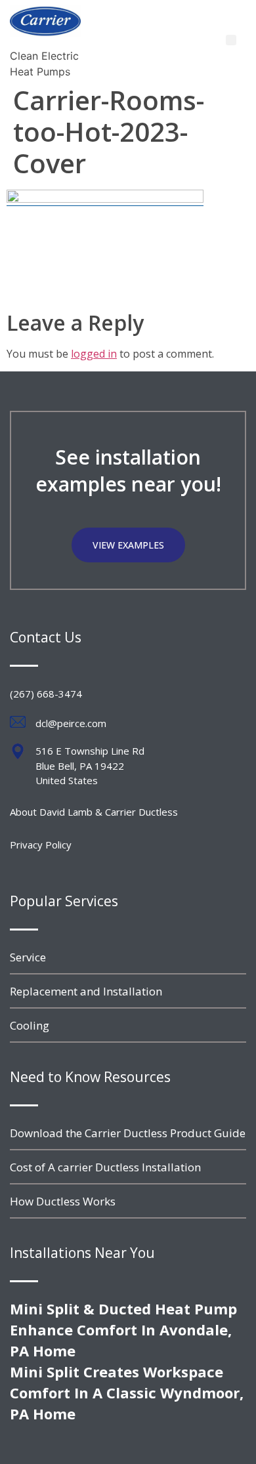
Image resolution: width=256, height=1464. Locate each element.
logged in (94, 353)
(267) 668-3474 (46, 693)
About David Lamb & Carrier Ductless (94, 811)
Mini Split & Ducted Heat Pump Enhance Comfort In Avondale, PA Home (123, 1329)
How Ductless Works (63, 1201)
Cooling (29, 1025)
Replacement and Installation (86, 991)
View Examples (128, 545)
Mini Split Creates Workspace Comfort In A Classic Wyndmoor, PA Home (127, 1392)
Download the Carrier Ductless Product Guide (127, 1132)
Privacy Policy (41, 844)
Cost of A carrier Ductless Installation (105, 1167)
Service (28, 957)
